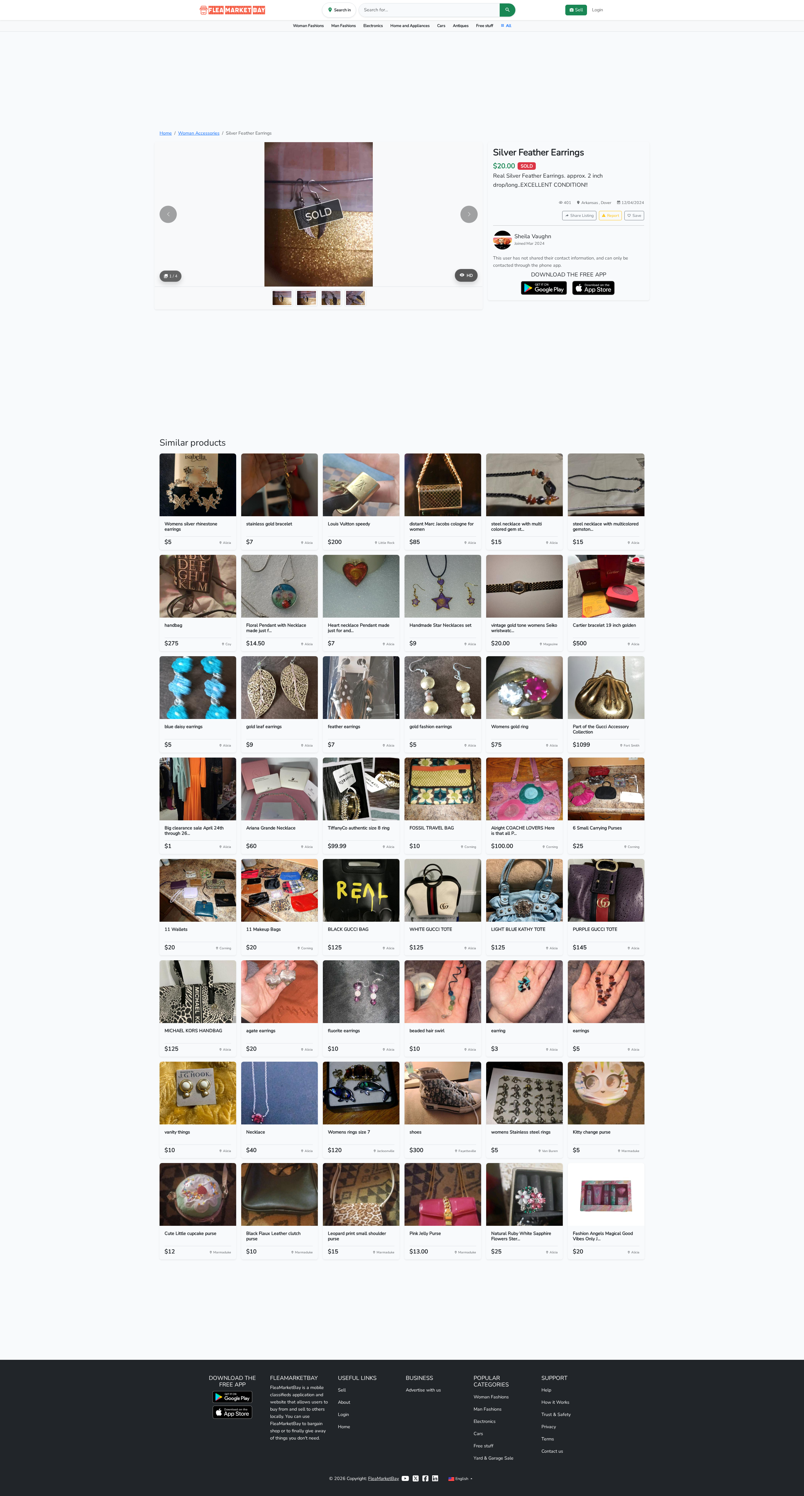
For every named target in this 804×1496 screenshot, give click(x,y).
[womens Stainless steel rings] (524, 1093)
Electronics (373, 25)
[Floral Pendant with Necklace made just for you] (279, 586)
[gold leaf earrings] (279, 687)
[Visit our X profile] (415, 1478)
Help (546, 1390)
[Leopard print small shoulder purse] (361, 1194)
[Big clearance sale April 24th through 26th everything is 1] (198, 789)
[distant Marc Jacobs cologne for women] (443, 484)
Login (597, 10)
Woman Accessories (199, 133)
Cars (441, 25)
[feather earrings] (361, 687)
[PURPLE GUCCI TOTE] (606, 890)
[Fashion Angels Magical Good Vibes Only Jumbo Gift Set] (606, 1194)
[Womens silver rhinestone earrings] (198, 484)
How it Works (555, 1402)
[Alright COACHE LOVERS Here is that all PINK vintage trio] (524, 789)
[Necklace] (279, 1093)
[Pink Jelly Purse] (443, 1194)
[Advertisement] (402, 81)
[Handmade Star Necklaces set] (443, 586)
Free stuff (484, 25)
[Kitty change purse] (606, 1093)
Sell (342, 1390)
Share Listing (582, 215)
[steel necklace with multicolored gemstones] (606, 484)
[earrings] (606, 991)
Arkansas (590, 202)
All (508, 25)
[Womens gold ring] (524, 687)
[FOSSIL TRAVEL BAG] (443, 789)
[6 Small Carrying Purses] (606, 789)
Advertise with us (423, 1390)
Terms (547, 1439)
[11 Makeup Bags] (279, 890)
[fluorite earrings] (361, 991)
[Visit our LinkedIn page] (435, 1478)
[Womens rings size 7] (361, 1093)
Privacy (548, 1427)
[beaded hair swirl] (443, 991)
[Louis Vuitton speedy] (361, 484)
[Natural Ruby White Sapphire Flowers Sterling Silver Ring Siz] (524, 1194)
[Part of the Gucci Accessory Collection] (606, 687)
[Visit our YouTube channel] (405, 1478)
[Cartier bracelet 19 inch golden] (606, 586)
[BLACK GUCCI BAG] (361, 890)
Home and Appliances (410, 25)
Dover (606, 202)
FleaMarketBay (383, 1478)
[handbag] (198, 586)
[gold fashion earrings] (443, 687)
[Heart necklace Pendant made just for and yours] (361, 586)
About (344, 1402)
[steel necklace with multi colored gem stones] (524, 484)
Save (637, 215)
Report (613, 215)
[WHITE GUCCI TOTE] (443, 890)
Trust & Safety (556, 1414)
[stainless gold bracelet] (279, 484)
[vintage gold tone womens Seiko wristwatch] (524, 586)
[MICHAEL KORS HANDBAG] (198, 991)
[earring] (524, 991)
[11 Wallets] (198, 890)
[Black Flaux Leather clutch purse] (279, 1194)
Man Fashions (343, 25)
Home (166, 133)
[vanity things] (198, 1093)
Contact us (552, 1451)
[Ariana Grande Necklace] (279, 789)
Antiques (461, 25)
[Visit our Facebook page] (425, 1478)
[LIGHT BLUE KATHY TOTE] (524, 890)
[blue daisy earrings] (198, 687)
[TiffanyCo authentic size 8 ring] (361, 789)
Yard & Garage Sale (493, 1458)
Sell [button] (579, 10)
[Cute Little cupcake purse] (198, 1194)
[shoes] (443, 1093)
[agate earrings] (279, 991)
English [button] (461, 1478)
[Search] (507, 10)
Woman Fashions (308, 25)
